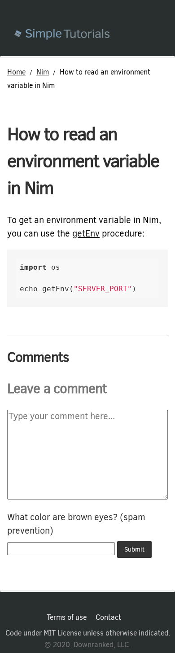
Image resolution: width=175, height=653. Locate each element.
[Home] (94, 35)
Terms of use (67, 618)
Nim (42, 72)
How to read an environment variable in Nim (83, 161)
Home (16, 72)
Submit (134, 549)
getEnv (86, 234)
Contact (108, 618)
